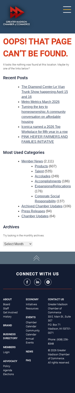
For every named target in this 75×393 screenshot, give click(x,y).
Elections (8, 374)
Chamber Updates (35, 216)
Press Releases (33, 211)
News (29, 351)
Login (6, 352)
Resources (32, 308)
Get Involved (10, 312)
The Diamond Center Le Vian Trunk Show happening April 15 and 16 (44, 92)
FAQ (28, 360)
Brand (7, 325)
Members (9, 347)
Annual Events (30, 340)
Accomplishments (48, 181)
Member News (32, 161)
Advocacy (10, 361)
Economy (32, 299)
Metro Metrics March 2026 (40, 102)
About (7, 299)
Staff (6, 308)
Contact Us (56, 299)
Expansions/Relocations (53, 186)
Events (31, 317)
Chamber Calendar (31, 324)
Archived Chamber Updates (41, 206)
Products (41, 166)
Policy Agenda (7, 368)
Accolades (42, 176)
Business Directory (10, 336)
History (7, 316)
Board (6, 304)
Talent (39, 171)
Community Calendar (33, 332)
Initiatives (31, 304)
